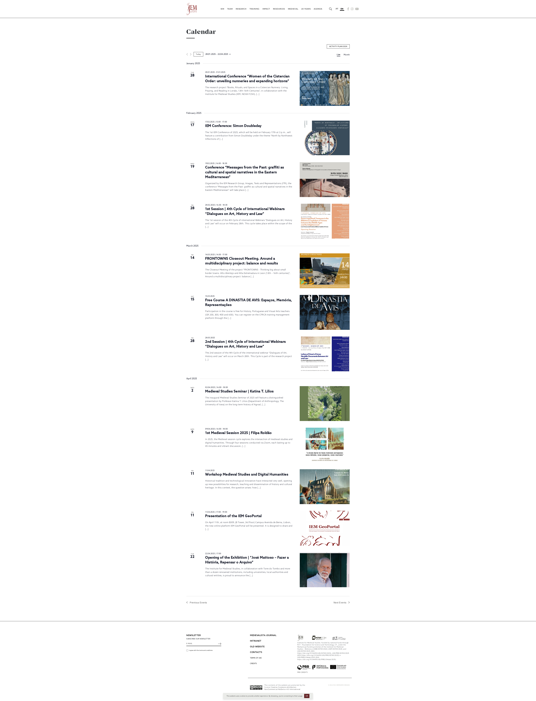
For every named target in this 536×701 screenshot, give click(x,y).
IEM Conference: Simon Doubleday (233, 126)
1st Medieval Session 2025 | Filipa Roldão (238, 433)
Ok (307, 696)
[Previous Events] (187, 54)
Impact (266, 9)
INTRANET (255, 641)
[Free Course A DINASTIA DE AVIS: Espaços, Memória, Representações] (325, 312)
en (342, 9)
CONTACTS (256, 652)
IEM (222, 9)
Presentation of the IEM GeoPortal (233, 516)
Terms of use (256, 658)
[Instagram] (352, 9)
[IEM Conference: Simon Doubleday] (325, 138)
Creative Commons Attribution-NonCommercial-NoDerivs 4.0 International (282, 688)
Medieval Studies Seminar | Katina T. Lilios (239, 391)
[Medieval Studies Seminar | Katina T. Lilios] (325, 403)
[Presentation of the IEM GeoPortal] (325, 528)
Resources (279, 9)
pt (337, 9)
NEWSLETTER (193, 635)
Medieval (293, 9)
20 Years (306, 9)
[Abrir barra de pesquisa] (330, 9)
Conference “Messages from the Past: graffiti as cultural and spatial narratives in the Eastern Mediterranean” (244, 172)
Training (254, 9)
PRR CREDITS (302, 672)
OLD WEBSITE (257, 647)
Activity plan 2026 (338, 46)
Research (241, 9)
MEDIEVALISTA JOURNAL (263, 635)
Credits (253, 664)
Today (198, 54)
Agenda (318, 9)
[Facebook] (348, 9)
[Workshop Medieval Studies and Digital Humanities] (325, 486)
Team (230, 9)
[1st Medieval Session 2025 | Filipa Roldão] (325, 445)
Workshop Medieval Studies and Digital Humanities (246, 475)
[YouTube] (356, 9)
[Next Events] (191, 54)
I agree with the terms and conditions (201, 650)
